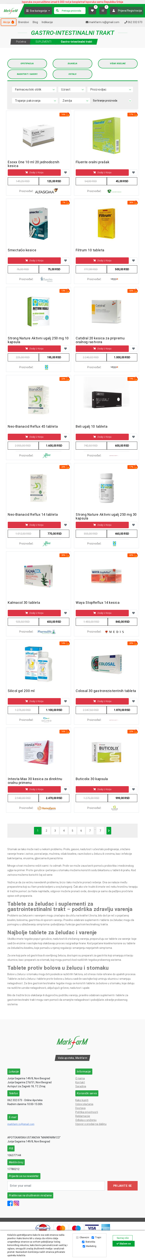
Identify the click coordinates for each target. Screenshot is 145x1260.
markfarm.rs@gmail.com (20, 1124)
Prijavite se (122, 1185)
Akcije (7, 22)
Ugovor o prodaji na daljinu (90, 1124)
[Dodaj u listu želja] (65, 172)
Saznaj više (123, 1238)
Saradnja (80, 1086)
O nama (80, 1078)
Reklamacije (82, 1116)
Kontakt (80, 1082)
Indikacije (47, 22)
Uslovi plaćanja (84, 1104)
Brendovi (23, 22)
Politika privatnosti (86, 1112)
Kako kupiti (81, 1100)
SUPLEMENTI (43, 41)
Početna (21, 41)
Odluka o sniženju (85, 1120)
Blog (35, 22)
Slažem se (125, 1243)
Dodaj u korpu (36, 172)
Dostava (80, 1108)
